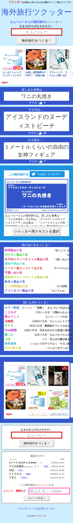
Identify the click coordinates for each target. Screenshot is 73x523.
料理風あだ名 (13, 250)
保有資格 (10, 343)
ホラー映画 (12, 307)
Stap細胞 (11, 330)
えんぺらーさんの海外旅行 (27, 21)
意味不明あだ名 (15, 263)
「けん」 (21, 470)
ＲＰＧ (9, 325)
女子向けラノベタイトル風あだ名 (26, 259)
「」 (41, 463)
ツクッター (15, 2)
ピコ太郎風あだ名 (16, 286)
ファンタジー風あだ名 (19, 290)
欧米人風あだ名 (15, 281)
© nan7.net (41, 516)
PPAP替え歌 (13, 348)
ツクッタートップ (27, 508)
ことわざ (10, 312)
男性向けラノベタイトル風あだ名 (26, 277)
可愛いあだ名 (13, 272)
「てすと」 (24, 478)
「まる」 (46, 466)
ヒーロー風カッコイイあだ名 (24, 268)
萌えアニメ (12, 316)
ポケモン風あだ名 (16, 254)
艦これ (9, 334)
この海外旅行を (18, 174)
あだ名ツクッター (46, 508)
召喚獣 (9, 321)
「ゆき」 (28, 474)
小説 (8, 339)
